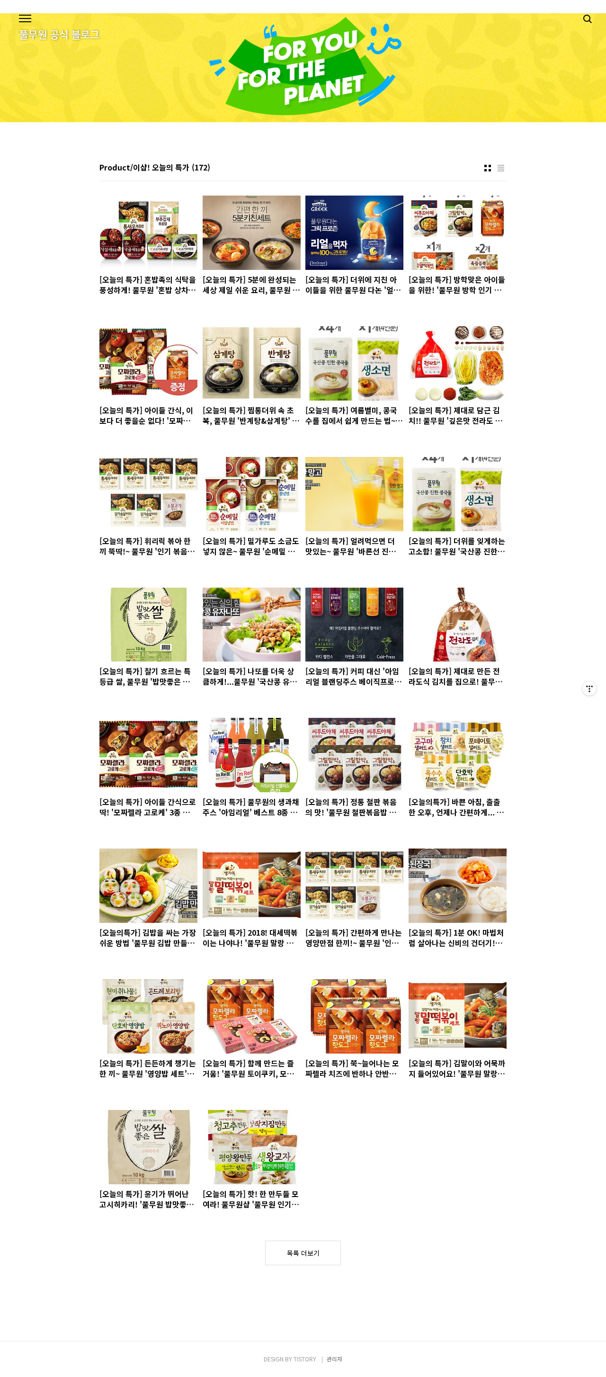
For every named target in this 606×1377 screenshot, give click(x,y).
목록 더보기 (303, 1253)
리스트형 (501, 168)
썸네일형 (487, 168)
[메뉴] (25, 18)
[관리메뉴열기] (589, 688)
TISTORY (305, 1359)
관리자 (334, 1359)
